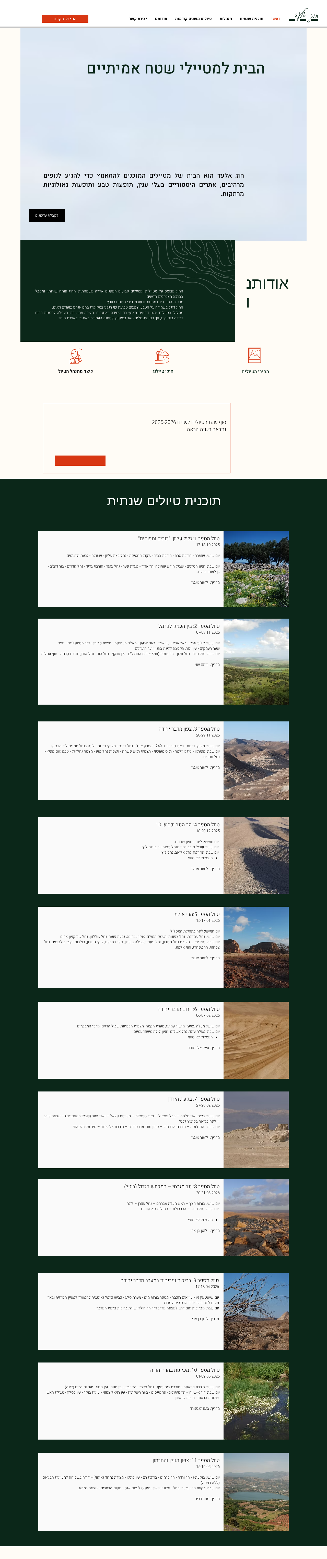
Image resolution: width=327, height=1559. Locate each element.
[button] (226, 18)
